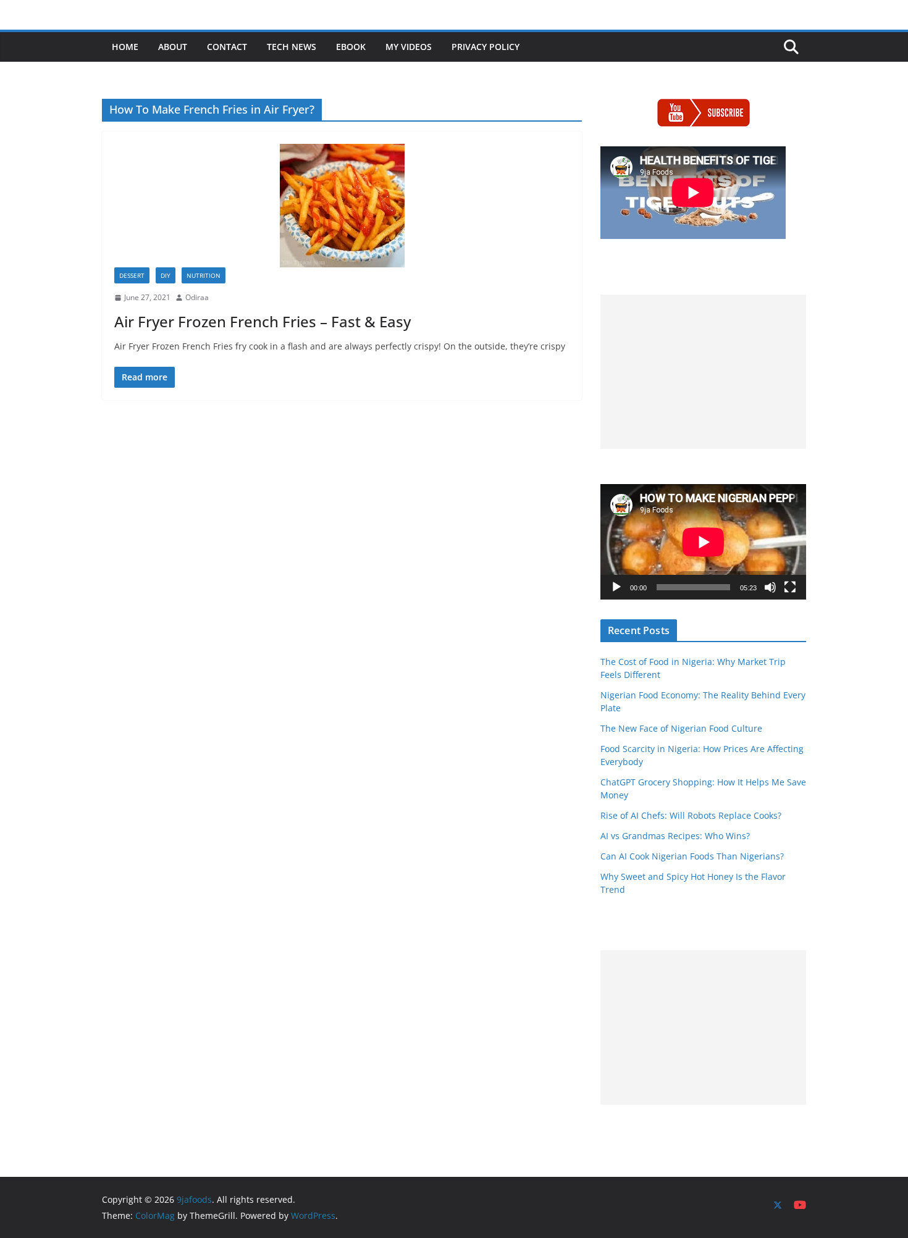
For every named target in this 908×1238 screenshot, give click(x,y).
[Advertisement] (703, 372)
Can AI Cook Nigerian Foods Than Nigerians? (692, 856)
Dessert (132, 275)
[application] (703, 542)
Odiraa (197, 297)
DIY (165, 275)
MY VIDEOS (408, 46)
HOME (125, 46)
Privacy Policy (485, 46)
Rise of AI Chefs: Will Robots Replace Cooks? (690, 815)
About (172, 46)
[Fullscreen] (790, 587)
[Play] (616, 587)
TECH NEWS (291, 46)
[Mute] (770, 587)
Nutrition (204, 275)
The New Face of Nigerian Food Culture (681, 728)
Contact (227, 46)
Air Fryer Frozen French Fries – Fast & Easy (262, 321)
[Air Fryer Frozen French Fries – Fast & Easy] (342, 205)
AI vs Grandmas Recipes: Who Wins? (675, 836)
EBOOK (351, 46)
